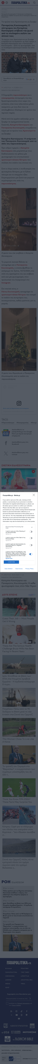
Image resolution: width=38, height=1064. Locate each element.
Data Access (19, 568)
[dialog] (19, 532)
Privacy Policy (29, 568)
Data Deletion (9, 568)
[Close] (34, 495)
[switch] (30, 532)
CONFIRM (11, 562)
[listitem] (19, 527)
